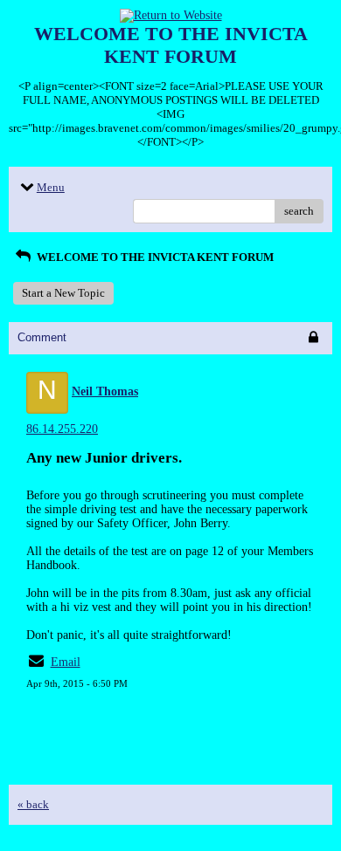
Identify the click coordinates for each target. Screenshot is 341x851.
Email (65, 662)
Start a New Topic (63, 292)
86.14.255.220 (62, 429)
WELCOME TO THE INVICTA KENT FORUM (154, 257)
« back (33, 804)
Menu (51, 187)
